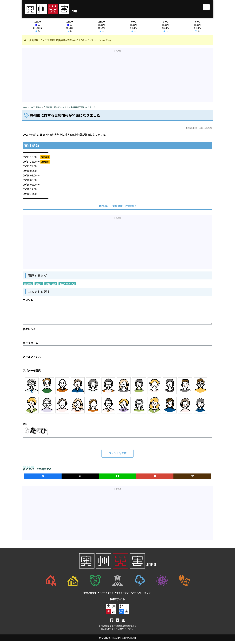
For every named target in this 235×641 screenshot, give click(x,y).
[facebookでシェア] (43, 476)
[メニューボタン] (206, 7)
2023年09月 (50, 283)
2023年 (38, 283)
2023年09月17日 (67, 283)
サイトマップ (122, 592)
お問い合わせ (90, 592)
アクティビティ (106, 592)
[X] (117, 620)
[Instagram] (123, 620)
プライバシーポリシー (142, 592)
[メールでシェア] (155, 476)
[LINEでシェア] (117, 476)
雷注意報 (28, 283)
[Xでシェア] (80, 476)
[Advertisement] (117, 77)
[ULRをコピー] (192, 476)
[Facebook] (111, 620)
